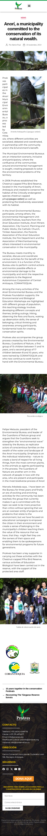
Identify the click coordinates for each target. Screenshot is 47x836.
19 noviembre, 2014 (33, 45)
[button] (29, 6)
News (23, 18)
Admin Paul (16, 45)
